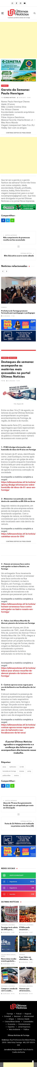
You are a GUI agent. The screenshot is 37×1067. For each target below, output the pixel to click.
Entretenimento (24, 1024)
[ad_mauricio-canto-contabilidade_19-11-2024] (18, 336)
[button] (3, 271)
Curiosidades (28, 1022)
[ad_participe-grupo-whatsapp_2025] (18, 207)
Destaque (4, 925)
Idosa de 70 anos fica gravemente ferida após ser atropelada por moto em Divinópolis (18, 805)
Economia (30, 925)
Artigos (22, 954)
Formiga (4, 307)
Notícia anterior (11, 235)
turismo (16, 775)
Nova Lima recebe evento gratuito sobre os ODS (8, 961)
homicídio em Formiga (9, 771)
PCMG (29, 771)
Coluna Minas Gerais (8, 954)
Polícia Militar (7, 775)
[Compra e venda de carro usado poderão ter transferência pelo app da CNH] (9, 975)
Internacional (29, 1016)
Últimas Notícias (10, 97)
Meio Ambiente (14, 1029)
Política (26, 1029)
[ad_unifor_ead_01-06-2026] (18, 325)
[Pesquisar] (35, 13)
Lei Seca (21, 771)
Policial (18, 1014)
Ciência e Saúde (23, 1019)
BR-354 (22, 767)
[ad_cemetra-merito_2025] (18, 65)
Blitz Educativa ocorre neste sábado (19, 256)
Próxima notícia (26, 253)
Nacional (12, 925)
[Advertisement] (18, 40)
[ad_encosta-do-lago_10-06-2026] (18, 76)
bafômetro (13, 767)
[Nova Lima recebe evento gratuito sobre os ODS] (9, 944)
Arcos (4, 767)
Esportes (11, 1027)
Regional (30, 986)
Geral (3, 956)
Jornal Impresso (24, 1027)
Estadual (7, 1016)
